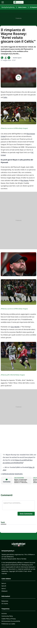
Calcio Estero (22, 7)
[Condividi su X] (9, 57)
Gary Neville (15, 327)
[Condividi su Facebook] (5, 57)
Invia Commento (26, 514)
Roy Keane (24, 180)
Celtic (5, 97)
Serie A (4, 583)
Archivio (4, 613)
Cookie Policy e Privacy (9, 619)
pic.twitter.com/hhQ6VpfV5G (13, 463)
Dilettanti (4, 591)
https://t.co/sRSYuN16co (23, 460)
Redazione (5, 601)
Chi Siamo (5, 603)
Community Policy (7, 616)
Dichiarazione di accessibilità (11, 621)
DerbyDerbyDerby (8, 7)
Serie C (4, 588)
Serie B (4, 586)
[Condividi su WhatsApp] (2, 57)
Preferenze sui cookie (8, 624)
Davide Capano (17, 58)
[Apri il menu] (3, 2)
